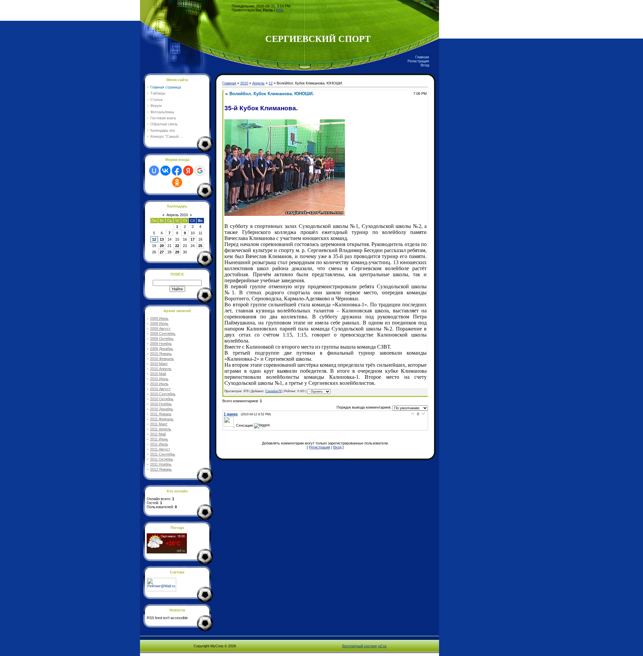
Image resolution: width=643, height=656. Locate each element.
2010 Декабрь (161, 409)
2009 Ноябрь (161, 344)
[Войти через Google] (200, 170)
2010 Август (160, 389)
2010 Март (159, 364)
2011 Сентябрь (162, 454)
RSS (279, 10)
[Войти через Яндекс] (188, 171)
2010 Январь (161, 354)
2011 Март (158, 424)
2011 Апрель (160, 429)
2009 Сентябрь (162, 334)
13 (162, 239)
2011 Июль (159, 444)
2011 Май (158, 434)
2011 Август (160, 449)
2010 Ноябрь (161, 404)
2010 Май (158, 374)
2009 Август (160, 328)
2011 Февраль (161, 419)
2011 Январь (160, 414)
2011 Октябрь (161, 459)
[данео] (230, 425)
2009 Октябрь (161, 339)
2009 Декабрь (161, 349)
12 (154, 239)
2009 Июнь (159, 318)
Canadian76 (273, 391)
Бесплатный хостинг (359, 646)
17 (193, 239)
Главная (422, 57)
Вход (425, 65)
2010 (244, 83)
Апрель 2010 (177, 215)
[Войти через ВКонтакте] (165, 171)
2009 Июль (159, 323)
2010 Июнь (159, 379)
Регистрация (418, 61)
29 (177, 252)
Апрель (258, 83)
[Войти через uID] (154, 171)
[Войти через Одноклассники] (177, 182)
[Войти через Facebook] (177, 171)
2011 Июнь (159, 439)
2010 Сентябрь (162, 394)
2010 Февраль (162, 359)
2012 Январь (161, 469)
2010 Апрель (160, 369)
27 (162, 252)
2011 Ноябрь (160, 464)
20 (162, 246)
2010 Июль (159, 384)
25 (200, 246)
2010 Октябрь (161, 399)
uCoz (382, 646)
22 (177, 246)
